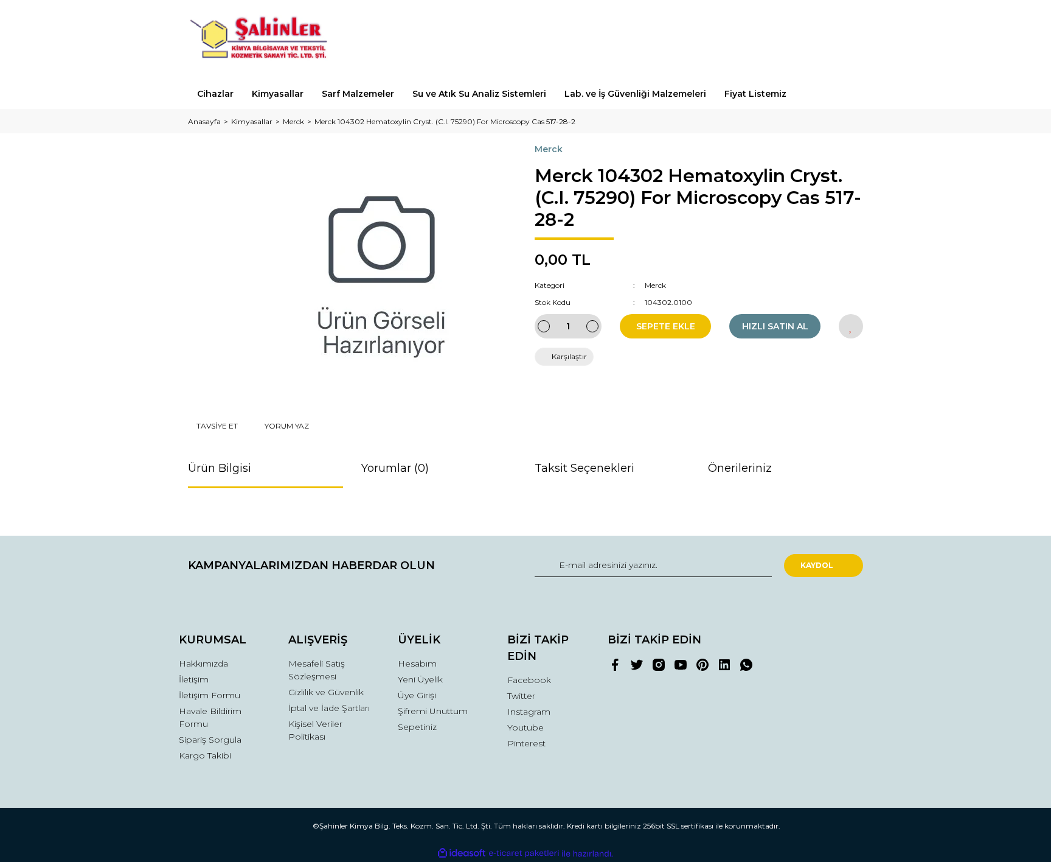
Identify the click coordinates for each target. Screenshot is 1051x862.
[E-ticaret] (524, 853)
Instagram (528, 711)
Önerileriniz (740, 468)
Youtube (525, 727)
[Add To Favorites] (851, 326)
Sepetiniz (417, 726)
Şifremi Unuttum (433, 711)
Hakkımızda (203, 663)
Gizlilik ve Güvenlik (326, 692)
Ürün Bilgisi (219, 468)
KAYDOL (816, 565)
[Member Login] (786, 39)
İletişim (194, 679)
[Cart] (848, 39)
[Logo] (265, 39)
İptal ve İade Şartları (329, 708)
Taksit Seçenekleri (584, 468)
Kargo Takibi (205, 755)
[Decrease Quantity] (544, 326)
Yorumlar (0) (395, 468)
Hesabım (417, 663)
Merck (549, 149)
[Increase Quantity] (592, 326)
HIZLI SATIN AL (775, 326)
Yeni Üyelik (420, 679)
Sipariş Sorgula (210, 739)
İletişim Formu (209, 695)
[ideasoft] (461, 854)
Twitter (521, 695)
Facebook (529, 680)
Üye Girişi (417, 695)
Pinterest (526, 743)
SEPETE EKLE (665, 326)
